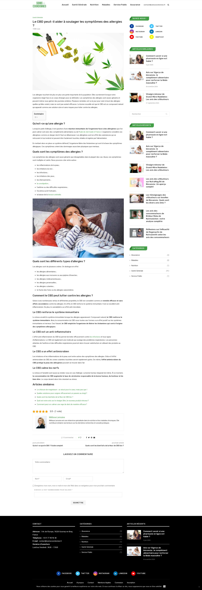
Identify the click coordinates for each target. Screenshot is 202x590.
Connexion (119, 583)
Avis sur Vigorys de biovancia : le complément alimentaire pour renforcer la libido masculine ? (157, 77)
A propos (80, 583)
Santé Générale (79, 5)
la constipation (42, 183)
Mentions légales (104, 583)
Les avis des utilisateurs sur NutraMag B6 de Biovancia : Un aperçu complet (157, 183)
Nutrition (94, 5)
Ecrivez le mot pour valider (53, 490)
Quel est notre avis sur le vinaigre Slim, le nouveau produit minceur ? (63, 401)
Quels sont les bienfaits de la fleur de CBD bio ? (55, 397)
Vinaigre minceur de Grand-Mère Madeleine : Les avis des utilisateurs (157, 96)
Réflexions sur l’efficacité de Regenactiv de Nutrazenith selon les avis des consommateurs (157, 233)
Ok (164, 586)
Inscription (131, 583)
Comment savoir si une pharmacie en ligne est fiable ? (156, 58)
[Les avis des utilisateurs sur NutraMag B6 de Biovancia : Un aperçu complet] (137, 182)
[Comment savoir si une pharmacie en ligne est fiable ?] (137, 59)
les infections (95, 337)
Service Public (120, 5)
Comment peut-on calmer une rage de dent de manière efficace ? (62, 404)
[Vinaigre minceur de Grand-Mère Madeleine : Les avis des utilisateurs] (137, 97)
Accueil (65, 5)
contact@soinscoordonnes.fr (154, 5)
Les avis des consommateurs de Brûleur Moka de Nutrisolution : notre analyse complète (155, 216)
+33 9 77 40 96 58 (49, 538)
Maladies (106, 5)
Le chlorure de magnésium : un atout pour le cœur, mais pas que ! (62, 390)
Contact (91, 583)
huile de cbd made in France (90, 132)
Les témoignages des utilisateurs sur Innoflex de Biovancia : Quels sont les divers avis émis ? (157, 199)
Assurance (135, 5)
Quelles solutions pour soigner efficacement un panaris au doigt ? (62, 393)
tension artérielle (54, 195)
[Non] (199, 587)
